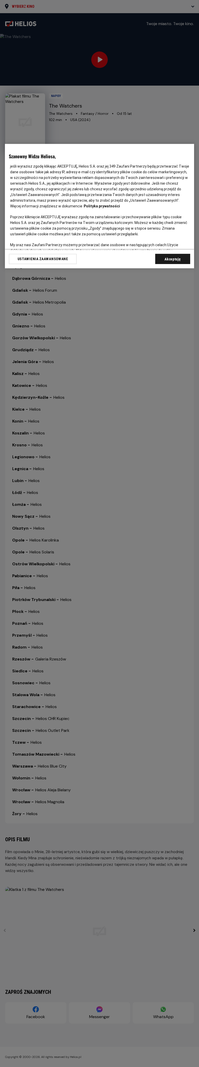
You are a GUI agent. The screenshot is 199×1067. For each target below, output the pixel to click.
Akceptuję (173, 259)
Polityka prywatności (102, 206)
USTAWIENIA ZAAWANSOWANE (43, 259)
